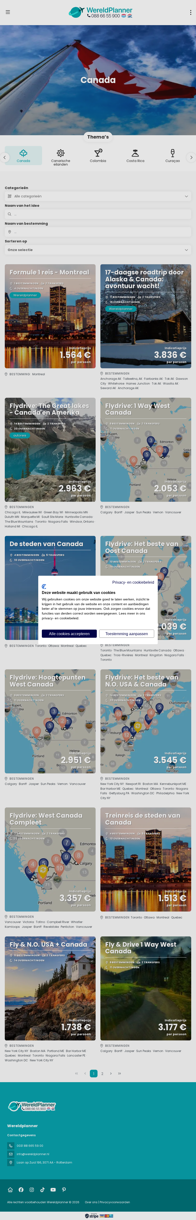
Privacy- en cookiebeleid (133, 582)
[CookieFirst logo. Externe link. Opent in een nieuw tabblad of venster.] (44, 586)
